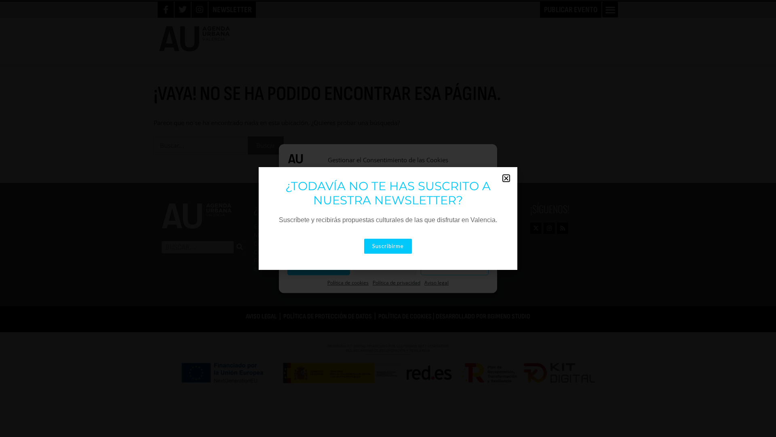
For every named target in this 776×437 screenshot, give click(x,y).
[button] (506, 178)
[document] (388, 218)
